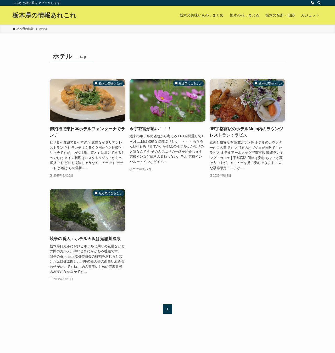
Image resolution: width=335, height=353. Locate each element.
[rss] (312, 3)
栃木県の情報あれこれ (45, 15)
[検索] (319, 3)
